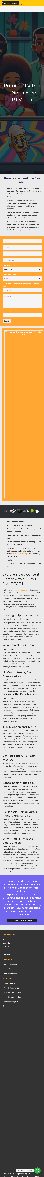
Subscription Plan (10, 964)
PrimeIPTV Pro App (21, 554)
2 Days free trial (9, 983)
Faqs (4, 950)
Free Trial (6, 943)
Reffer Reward (8, 947)
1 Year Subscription (10, 1002)
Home (5, 939)
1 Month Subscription (11, 988)
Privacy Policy (8, 969)
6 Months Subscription (12, 997)
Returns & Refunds (10, 973)
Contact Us (7, 954)
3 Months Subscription (12, 992)
